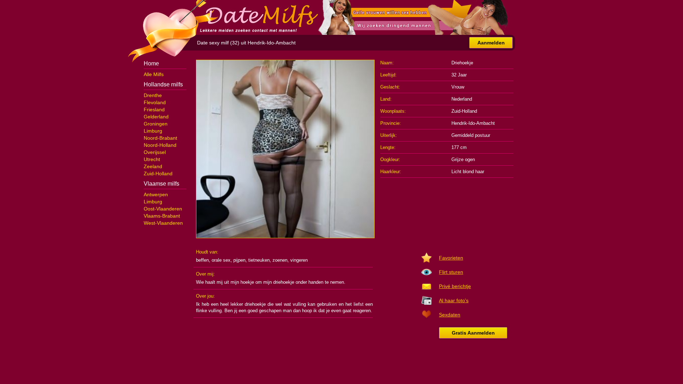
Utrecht (152, 159)
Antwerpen (156, 194)
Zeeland (153, 166)
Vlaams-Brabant (162, 216)
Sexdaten (449, 315)
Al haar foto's (453, 300)
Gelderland (156, 116)
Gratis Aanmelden (473, 333)
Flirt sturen (451, 272)
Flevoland (155, 102)
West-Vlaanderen (163, 223)
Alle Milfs (154, 74)
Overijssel (155, 152)
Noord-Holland (160, 145)
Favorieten (451, 258)
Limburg (153, 131)
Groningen (156, 124)
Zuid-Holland (158, 173)
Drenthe (153, 95)
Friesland (154, 109)
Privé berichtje (455, 286)
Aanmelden (491, 43)
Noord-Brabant (160, 138)
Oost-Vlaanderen (163, 209)
